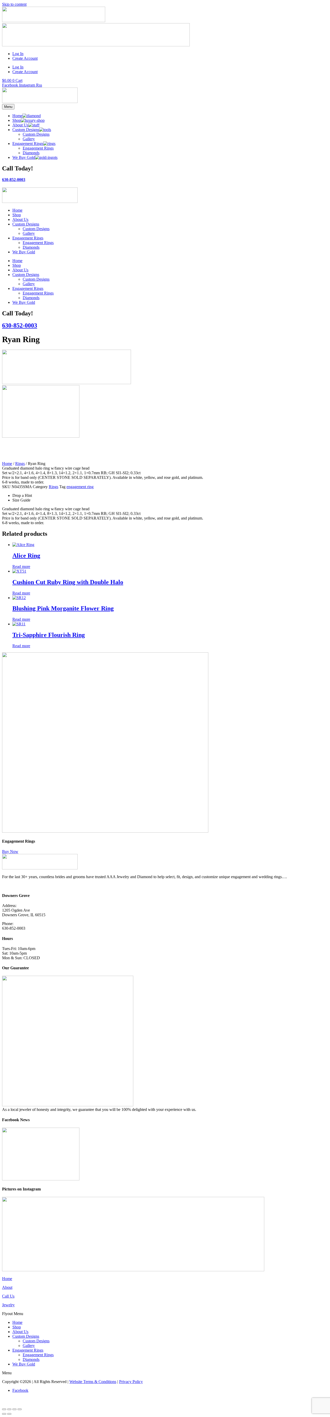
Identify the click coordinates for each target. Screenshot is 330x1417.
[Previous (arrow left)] (4, 1414)
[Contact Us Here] (53, 21)
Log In (17, 53)
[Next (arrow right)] (9, 1414)
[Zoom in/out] (4, 1409)
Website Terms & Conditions (92, 1381)
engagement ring (80, 487)
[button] (165, 1313)
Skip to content (14, 4)
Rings (20, 463)
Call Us (8, 1296)
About (7, 1287)
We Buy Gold (23, 252)
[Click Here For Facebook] (40, 1179)
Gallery (29, 233)
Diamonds (31, 247)
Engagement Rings (27, 238)
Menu (8, 107)
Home (17, 210)
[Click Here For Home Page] (40, 101)
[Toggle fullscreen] (9, 1409)
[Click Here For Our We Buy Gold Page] (96, 45)
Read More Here (15, 885)
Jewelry (8, 1305)
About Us (20, 219)
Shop (16, 215)
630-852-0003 (13, 179)
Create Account (25, 58)
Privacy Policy (131, 1381)
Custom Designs (25, 224)
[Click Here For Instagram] (133, 1270)
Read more (21, 566)
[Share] (14, 1409)
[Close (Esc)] (20, 1409)
